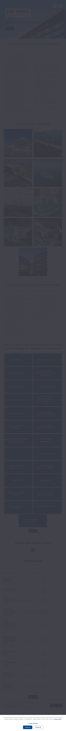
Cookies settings (33, 723)
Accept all (27, 727)
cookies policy (58, 719)
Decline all (38, 727)
